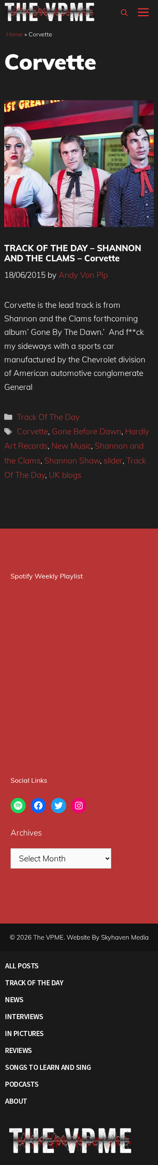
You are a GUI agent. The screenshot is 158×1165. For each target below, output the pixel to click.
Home (14, 34)
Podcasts (21, 1084)
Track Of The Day (48, 417)
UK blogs (65, 475)
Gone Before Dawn (86, 431)
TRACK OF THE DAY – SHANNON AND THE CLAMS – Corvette (72, 253)
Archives (26, 833)
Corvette (32, 431)
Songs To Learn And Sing (48, 1067)
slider (113, 460)
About (16, 1101)
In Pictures (24, 1033)
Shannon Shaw (72, 460)
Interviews (24, 1016)
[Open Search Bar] (124, 12)
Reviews (18, 1050)
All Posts (22, 965)
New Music (71, 446)
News (14, 999)
